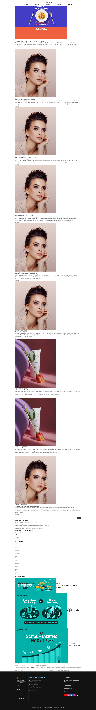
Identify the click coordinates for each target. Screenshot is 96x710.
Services (36, 4)
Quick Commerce (18, 567)
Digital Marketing (18, 553)
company (17, 550)
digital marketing (36, 667)
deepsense (78, 665)
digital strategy (70, 667)
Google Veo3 (17, 557)
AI (15, 544)
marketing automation (45, 669)
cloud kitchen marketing (63, 665)
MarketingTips (63, 669)
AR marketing (49, 665)
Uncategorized (17, 575)
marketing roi (52, 669)
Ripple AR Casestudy (24, 216)
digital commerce (27, 667)
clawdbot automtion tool (19, 549)
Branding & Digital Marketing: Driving (67, 586)
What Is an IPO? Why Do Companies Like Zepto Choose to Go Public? (27, 524)
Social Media (17, 570)
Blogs (59, 4)
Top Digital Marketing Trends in (74, 645)
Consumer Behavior (68, 665)
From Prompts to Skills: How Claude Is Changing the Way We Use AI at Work (28, 522)
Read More (17, 48)
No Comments (27, 39)
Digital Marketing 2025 (52, 667)
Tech (16, 573)
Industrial (17, 559)
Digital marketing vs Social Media (73, 611)
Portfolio (48, 4)
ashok (23, 97)
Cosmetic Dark (21, 390)
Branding (16, 547)
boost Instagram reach (54, 665)
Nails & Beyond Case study (26, 274)
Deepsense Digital (17, 667)
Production (17, 566)
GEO (16, 556)
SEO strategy (21, 670)
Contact (69, 4)
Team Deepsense (22, 39)
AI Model (28, 665)
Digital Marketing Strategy (64, 667)
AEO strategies (20, 665)
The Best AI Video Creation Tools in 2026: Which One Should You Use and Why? (28, 528)
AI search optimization (32, 665)
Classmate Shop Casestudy (27, 506)
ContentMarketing (74, 665)
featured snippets (20, 669)
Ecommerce (17, 554)
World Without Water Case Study (29, 41)
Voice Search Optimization (63, 670)
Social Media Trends (50, 670)
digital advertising (22, 667)
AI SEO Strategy (18, 546)
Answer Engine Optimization (41, 665)
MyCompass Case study (25, 157)
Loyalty (16, 562)
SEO (16, 569)
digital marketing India (57, 667)
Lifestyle (16, 560)
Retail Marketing (73, 669)
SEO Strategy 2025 (26, 670)
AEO (16, 543)
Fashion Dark (21, 332)
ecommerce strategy (74, 667)
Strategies (17, 572)
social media (36, 670)
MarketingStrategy (58, 669)
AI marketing (24, 665)
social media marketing (42, 670)
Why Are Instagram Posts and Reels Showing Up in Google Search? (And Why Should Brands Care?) (32, 525)
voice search (55, 670)
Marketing (17, 563)
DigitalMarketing (45, 667)
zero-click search (71, 670)
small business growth (32, 670)
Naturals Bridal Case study (26, 99)
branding (58, 665)
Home (26, 4)
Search (79, 517)
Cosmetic (19, 448)
